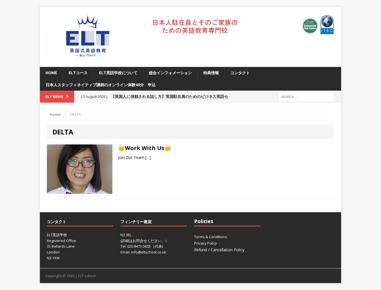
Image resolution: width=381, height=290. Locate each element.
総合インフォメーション (170, 72)
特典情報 (211, 72)
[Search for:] (306, 96)
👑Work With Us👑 (144, 148)
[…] (148, 157)
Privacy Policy (205, 243)
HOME (51, 72)
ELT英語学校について (118, 72)
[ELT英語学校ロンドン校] (87, 37)
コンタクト (240, 72)
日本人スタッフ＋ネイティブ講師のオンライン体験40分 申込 (101, 84)
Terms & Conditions (210, 236)
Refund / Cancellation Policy (219, 249)
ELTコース (78, 72)
